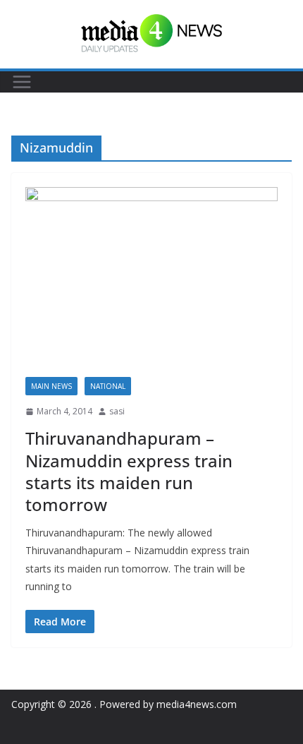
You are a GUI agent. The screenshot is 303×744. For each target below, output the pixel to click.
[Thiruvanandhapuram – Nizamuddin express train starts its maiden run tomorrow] (151, 282)
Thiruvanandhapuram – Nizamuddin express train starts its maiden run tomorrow (129, 471)
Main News (51, 386)
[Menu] (21, 81)
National (107, 386)
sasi (117, 411)
